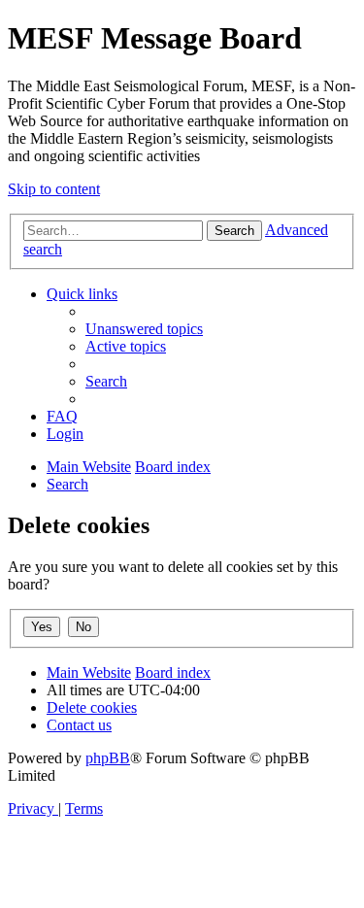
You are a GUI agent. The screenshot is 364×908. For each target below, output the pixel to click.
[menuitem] (144, 328)
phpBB (107, 758)
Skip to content (54, 189)
